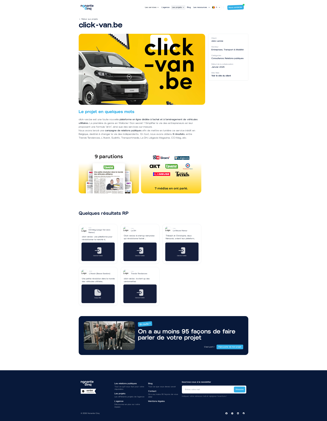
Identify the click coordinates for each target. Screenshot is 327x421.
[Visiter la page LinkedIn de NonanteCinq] (238, 413)
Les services (150, 7)
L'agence (166, 7)
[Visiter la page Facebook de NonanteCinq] (226, 413)
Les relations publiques (125, 383)
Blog (189, 7)
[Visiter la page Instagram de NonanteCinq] (232, 413)
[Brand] (87, 7)
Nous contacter (236, 7)
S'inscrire (240, 389)
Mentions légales (156, 401)
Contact (152, 391)
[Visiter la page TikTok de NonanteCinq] (243, 413)
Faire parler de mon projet (230, 347)
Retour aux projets (89, 19)
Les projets (177, 7)
